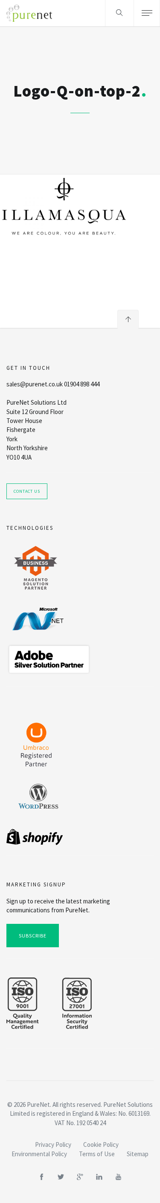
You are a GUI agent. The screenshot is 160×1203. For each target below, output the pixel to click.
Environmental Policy (39, 1154)
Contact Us (27, 491)
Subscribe (33, 935)
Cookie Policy (101, 1144)
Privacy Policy (53, 1144)
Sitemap (137, 1154)
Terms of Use (97, 1154)
